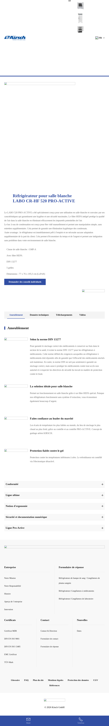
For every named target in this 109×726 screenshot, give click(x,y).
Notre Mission (10, 578)
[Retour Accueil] (15, 38)
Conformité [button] (12, 484)
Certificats (10, 620)
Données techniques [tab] (39, 315)
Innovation (8, 609)
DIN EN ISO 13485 (12, 647)
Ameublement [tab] (16, 315)
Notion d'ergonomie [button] (16, 506)
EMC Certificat (10, 654)
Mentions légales (55, 680)
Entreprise (10, 567)
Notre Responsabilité (12, 586)
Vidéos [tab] (82, 315)
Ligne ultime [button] (13, 495)
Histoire (7, 594)
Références (54, 685)
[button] (100, 38)
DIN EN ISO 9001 (11, 639)
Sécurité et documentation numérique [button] (26, 517)
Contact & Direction (49, 631)
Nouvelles (82, 620)
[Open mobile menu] (69, 0)
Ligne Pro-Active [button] (15, 527)
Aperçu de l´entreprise (13, 602)
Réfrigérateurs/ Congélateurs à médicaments (76, 591)
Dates (79, 631)
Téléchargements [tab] (64, 315)
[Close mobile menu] (69, 1)
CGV (95, 680)
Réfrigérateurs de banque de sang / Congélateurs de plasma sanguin (79, 580)
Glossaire (15, 680)
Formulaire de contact (49, 639)
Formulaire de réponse (71, 567)
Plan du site (38, 680)
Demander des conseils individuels (25, 282)
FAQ (26, 680)
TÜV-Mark (8, 662)
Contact (45, 620)
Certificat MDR (10, 631)
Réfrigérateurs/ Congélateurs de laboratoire (76, 599)
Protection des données (78, 680)
